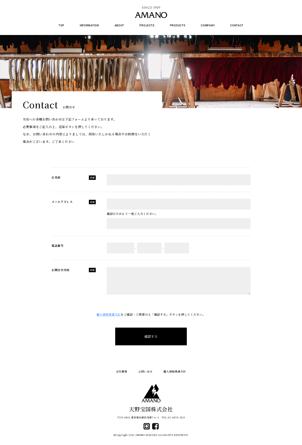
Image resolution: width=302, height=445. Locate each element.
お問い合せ (145, 371)
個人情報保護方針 (108, 314)
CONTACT (236, 25)
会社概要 (121, 371)
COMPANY (208, 25)
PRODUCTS (177, 25)
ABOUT (119, 25)
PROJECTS (147, 25)
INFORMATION (89, 25)
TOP (61, 25)
